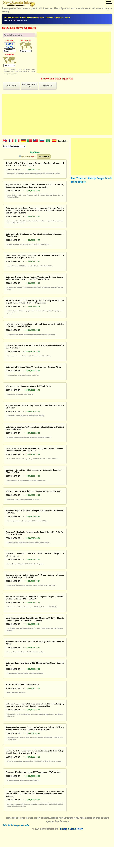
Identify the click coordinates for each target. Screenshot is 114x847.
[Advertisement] (74, 52)
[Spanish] (55, 141)
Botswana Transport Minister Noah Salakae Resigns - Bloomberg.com (35, 554)
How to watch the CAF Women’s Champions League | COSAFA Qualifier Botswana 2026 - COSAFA (35, 449)
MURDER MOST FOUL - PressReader (22, 684)
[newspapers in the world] (9, 60)
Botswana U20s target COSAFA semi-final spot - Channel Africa (33, 367)
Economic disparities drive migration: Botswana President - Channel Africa (35, 471)
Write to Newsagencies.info (15, 825)
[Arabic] (49, 141)
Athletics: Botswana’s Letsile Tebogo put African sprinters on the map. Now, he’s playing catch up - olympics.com (35, 301)
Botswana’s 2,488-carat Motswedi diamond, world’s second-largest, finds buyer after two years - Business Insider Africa (35, 705)
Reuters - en (47, 86)
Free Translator (78, 178)
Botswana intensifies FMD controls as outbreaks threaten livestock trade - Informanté (35, 428)
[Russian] (42, 141)
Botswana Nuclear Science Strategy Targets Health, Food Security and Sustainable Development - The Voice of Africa (35, 278)
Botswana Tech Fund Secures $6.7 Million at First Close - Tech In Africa (35, 664)
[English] (6, 141)
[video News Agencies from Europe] (9, 46)
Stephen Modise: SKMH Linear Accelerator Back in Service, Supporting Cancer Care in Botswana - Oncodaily (35, 186)
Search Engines (78, 181)
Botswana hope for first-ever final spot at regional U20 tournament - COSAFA (35, 512)
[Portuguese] (30, 141)
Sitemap (92, 178)
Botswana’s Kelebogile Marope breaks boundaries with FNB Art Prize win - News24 (35, 533)
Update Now (44, 157)
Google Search (104, 178)
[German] (24, 141)
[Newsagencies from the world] (25, 46)
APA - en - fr (11, 86)
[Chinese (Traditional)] (36, 141)
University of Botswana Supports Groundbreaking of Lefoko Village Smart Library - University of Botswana (35, 752)
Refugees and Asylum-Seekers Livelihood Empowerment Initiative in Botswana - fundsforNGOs (35, 325)
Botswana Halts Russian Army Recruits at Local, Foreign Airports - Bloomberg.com (35, 235)
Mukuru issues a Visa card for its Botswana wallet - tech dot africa (33, 491)
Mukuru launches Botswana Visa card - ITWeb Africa (28, 386)
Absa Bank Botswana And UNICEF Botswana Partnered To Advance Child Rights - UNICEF (37, 17)
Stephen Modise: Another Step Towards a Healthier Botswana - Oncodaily (35, 406)
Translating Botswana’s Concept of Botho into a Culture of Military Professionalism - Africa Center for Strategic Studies (35, 728)
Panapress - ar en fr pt (29, 85)
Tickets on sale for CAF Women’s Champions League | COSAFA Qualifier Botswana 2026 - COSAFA (35, 597)
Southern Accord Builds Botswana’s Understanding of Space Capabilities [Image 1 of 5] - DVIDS (35, 576)
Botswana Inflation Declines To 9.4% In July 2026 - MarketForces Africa (35, 643)
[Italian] (18, 141)
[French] (12, 141)
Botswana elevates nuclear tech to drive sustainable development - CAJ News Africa (35, 346)
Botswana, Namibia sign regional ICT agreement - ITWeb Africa (33, 772)
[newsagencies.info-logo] (19, 4)
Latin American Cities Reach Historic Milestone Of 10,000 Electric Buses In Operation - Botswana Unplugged (35, 619)
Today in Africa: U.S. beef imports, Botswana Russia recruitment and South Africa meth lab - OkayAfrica (35, 164)
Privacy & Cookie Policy (71, 828)
